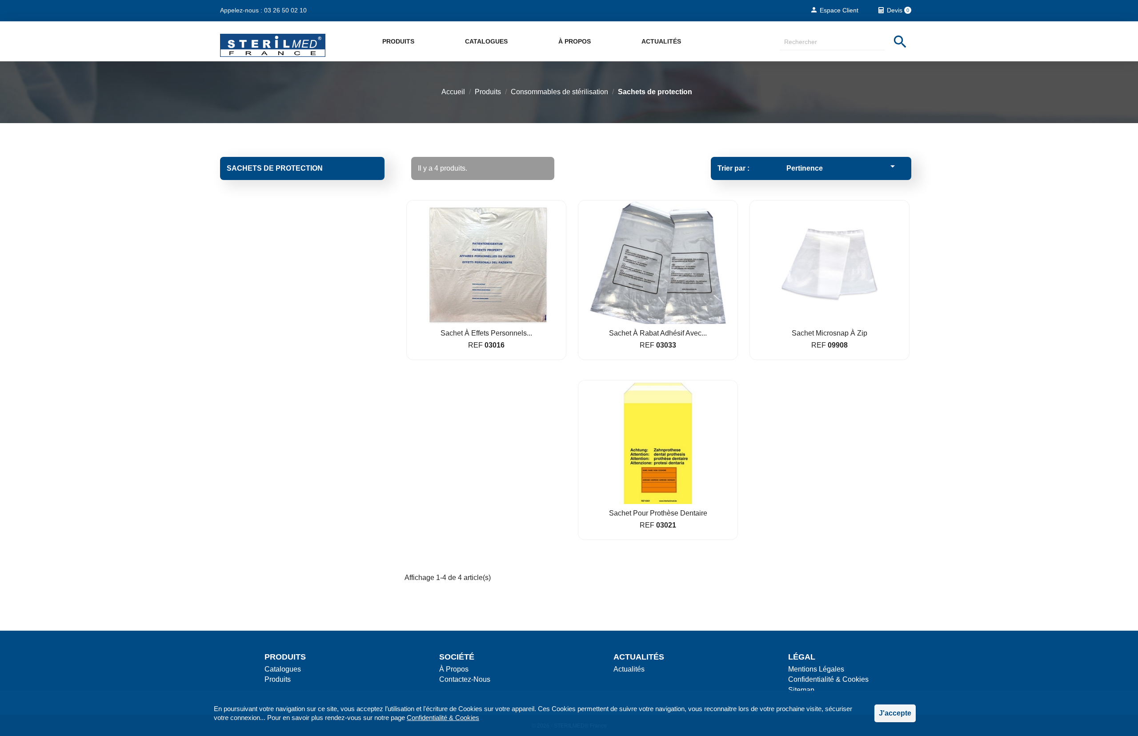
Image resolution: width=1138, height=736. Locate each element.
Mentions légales (816, 669)
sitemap (801, 690)
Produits (398, 41)
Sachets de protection (275, 168)
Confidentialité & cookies (828, 679)
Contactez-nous (464, 679)
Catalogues (486, 41)
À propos (574, 41)
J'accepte (895, 713)
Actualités (661, 41)
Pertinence (842, 166)
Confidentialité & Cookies (443, 717)
